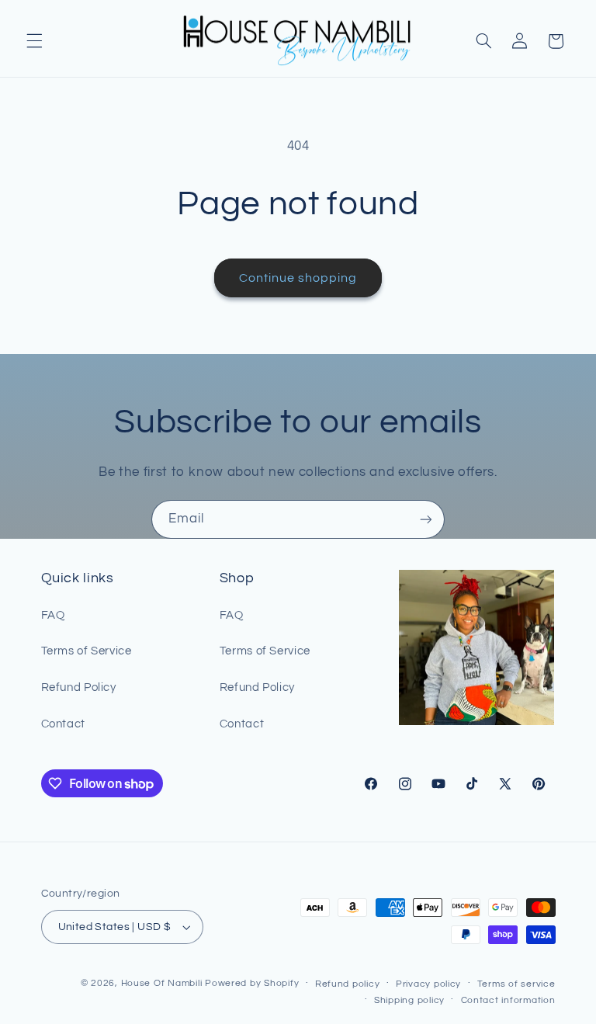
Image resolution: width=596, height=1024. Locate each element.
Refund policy (347, 984)
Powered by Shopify (252, 983)
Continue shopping (298, 278)
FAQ (53, 615)
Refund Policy (78, 687)
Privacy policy (428, 984)
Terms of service (516, 984)
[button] (34, 41)
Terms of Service (86, 651)
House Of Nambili (162, 983)
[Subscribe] (426, 519)
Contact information (508, 1000)
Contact (63, 724)
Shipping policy (409, 1000)
